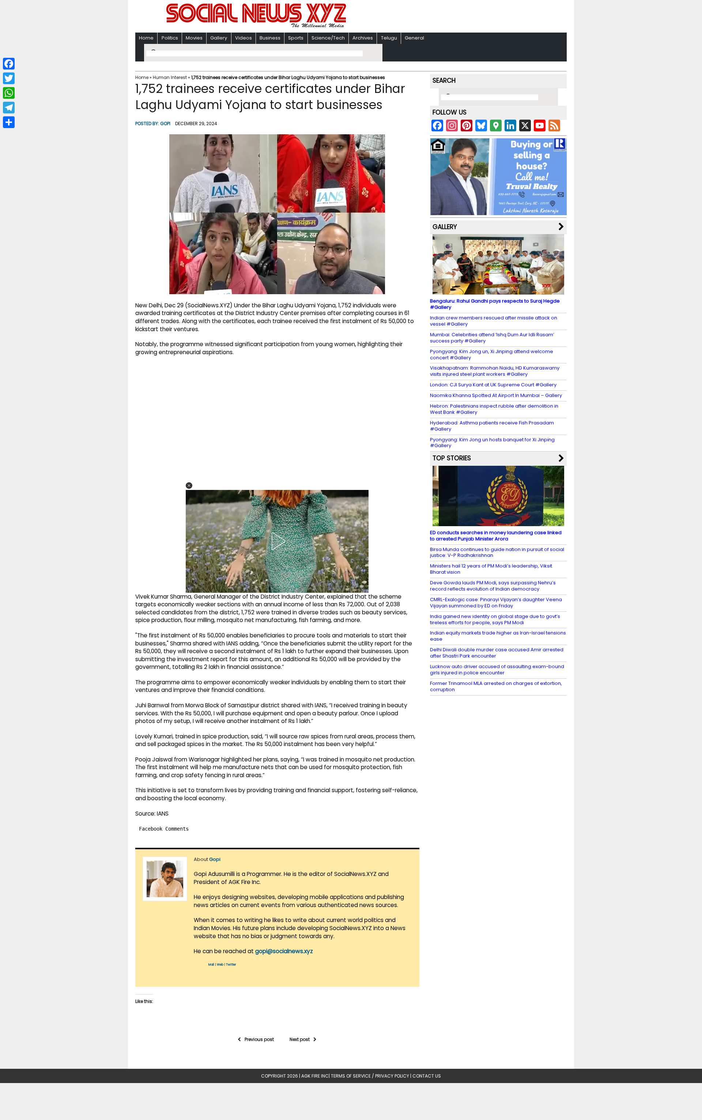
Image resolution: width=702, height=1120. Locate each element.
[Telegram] (8, 107)
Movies (194, 37)
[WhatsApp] (8, 93)
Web (220, 965)
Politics (170, 37)
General (414, 37)
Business (270, 37)
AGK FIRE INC (315, 1076)
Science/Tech (328, 37)
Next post (300, 1039)
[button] (189, 485)
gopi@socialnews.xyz (284, 951)
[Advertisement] (445, 17)
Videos (243, 37)
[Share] (8, 122)
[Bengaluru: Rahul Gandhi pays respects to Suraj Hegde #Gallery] (498, 291)
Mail (211, 965)
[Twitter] (8, 78)
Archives (362, 37)
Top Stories (452, 458)
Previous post (259, 1039)
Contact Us (426, 1076)
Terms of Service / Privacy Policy (370, 1076)
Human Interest (170, 77)
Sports (295, 37)
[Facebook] (8, 63)
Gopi (165, 123)
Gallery (218, 37)
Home (146, 37)
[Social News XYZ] (257, 26)
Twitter (231, 965)
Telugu (389, 37)
